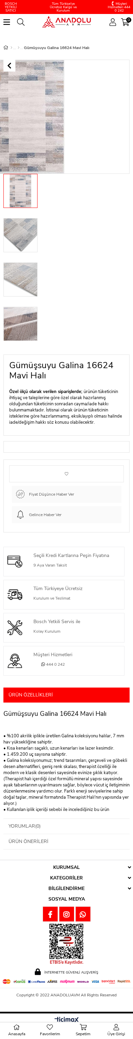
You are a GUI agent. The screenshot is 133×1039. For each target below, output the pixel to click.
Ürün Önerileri (28, 841)
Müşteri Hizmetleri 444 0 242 (119, 7)
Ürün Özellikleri (31, 695)
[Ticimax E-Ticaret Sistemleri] (67, 1020)
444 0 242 (55, 664)
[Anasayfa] (11, 48)
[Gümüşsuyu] (18, 48)
